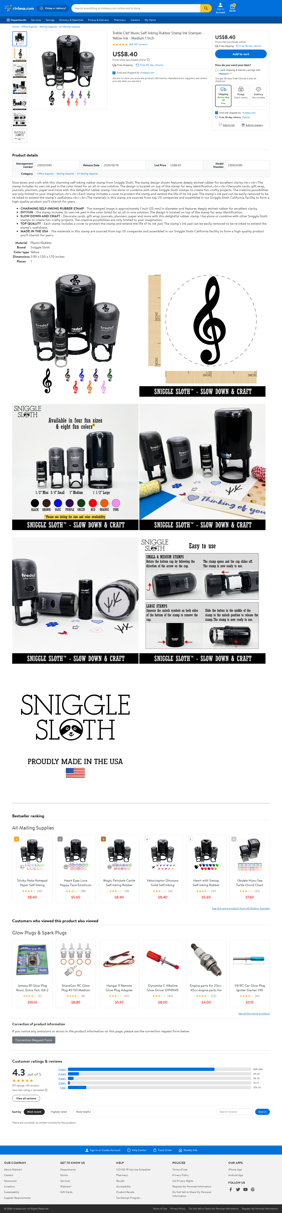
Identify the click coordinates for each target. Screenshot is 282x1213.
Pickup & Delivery (98, 20)
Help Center (139, 1150)
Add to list (229, 125)
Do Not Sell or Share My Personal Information (213, 1208)
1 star (63, 1087)
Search (262, 1111)
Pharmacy (120, 20)
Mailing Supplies (48, 26)
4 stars (62, 1073)
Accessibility (123, 1186)
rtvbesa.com (147, 72)
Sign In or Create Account (105, 1150)
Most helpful (83, 1111)
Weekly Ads (190, 1150)
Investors (9, 1186)
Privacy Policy (180, 1175)
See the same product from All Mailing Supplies (241, 908)
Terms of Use (179, 1169)
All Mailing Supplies (69, 26)
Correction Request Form (33, 1040)
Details (246, 117)
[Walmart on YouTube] (245, 1189)
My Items (150, 20)
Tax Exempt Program (128, 1198)
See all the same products (254, 1013)
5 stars (62, 1069)
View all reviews (26, 1098)
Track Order (165, 1150)
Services (36, 20)
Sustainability (11, 1192)
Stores (64, 1175)
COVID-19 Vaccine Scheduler (133, 1169)
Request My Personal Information (191, 1186)
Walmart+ (66, 1186)
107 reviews (140, 44)
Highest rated (59, 1111)
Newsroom (10, 1181)
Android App (235, 1175)
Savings (50, 20)
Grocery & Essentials (71, 20)
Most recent (34, 1111)
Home (15, 26)
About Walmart (13, 1169)
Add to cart (241, 54)
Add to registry (254, 125)
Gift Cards (66, 1192)
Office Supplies (29, 26)
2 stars (62, 1083)
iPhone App (235, 1169)
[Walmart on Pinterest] (253, 1189)
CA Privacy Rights (182, 1181)
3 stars (62, 1078)
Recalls (120, 1181)
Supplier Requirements (17, 1198)
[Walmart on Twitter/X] (238, 1189)
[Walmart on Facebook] (230, 1189)
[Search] (206, 8)
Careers (135, 20)
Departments (18, 20)
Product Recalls (125, 1192)
